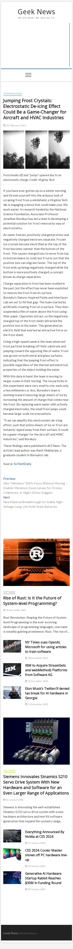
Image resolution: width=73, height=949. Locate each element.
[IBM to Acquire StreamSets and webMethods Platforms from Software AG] (12, 669)
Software (9, 592)
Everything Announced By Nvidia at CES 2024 (44, 834)
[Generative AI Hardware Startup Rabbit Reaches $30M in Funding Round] (12, 877)
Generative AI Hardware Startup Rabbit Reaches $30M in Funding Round (43, 878)
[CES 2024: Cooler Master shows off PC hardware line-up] (12, 854)
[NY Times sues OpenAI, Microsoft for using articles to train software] (12, 646)
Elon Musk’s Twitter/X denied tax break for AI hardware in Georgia (47, 693)
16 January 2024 (14, 799)
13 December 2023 (38, 704)
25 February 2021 (16, 125)
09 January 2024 (36, 889)
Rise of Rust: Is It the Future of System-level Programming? (32, 600)
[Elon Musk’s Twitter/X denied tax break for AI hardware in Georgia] (12, 692)
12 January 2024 (36, 843)
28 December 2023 (38, 658)
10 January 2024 (36, 866)
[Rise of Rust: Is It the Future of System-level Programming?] (36, 562)
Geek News (36, 11)
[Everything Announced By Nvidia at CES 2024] (12, 836)
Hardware (9, 770)
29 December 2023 (15, 610)
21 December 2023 (38, 681)
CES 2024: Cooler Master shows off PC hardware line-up (46, 855)
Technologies (12, 93)
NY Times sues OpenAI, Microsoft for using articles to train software (46, 647)
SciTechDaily (22, 464)
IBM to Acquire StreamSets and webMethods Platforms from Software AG (46, 670)
